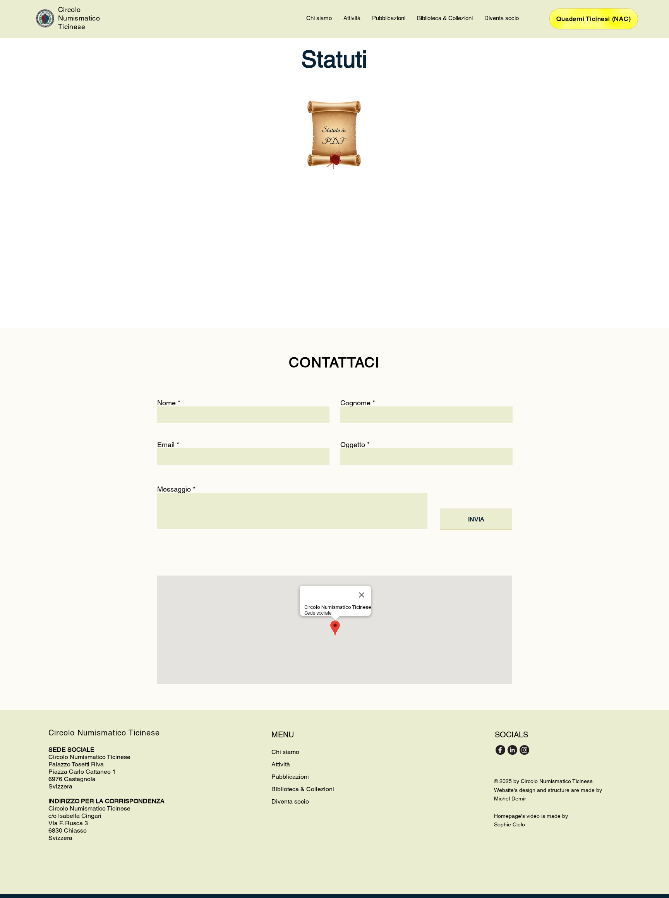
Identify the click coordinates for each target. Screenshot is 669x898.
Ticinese (71, 26)
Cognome (355, 402)
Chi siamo (285, 752)
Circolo (69, 9)
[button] (319, 18)
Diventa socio (290, 801)
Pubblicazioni (290, 776)
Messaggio (174, 489)
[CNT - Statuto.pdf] (334, 136)
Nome (166, 402)
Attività (280, 764)
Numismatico (79, 18)
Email (166, 444)
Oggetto (353, 444)
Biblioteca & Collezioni (302, 789)
